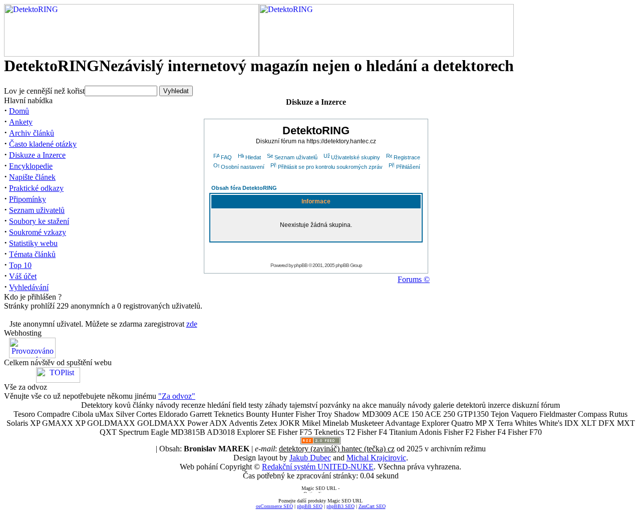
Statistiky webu (33, 243)
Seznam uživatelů (37, 210)
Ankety (21, 122)
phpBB (300, 265)
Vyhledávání (29, 287)
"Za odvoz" (176, 396)
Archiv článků (31, 133)
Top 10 (20, 265)
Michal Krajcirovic (376, 457)
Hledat (253, 157)
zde (191, 324)
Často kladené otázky (43, 144)
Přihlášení (408, 167)
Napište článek (32, 177)
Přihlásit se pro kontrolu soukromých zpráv (330, 167)
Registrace (407, 157)
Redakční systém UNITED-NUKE (318, 466)
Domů (19, 111)
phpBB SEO (310, 506)
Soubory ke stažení (39, 221)
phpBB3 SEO (341, 506)
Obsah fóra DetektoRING (244, 188)
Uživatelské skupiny (355, 157)
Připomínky (27, 199)
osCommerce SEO (274, 506)
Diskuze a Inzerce (37, 155)
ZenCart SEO (372, 506)
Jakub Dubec (310, 457)
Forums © (414, 279)
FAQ (226, 157)
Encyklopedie (31, 166)
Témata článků (32, 254)
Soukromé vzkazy (37, 232)
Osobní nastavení (242, 167)
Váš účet (23, 276)
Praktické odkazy (36, 188)
